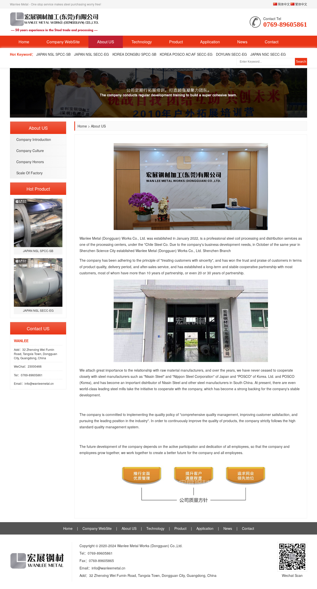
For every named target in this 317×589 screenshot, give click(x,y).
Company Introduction (33, 139)
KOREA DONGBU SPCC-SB (134, 54)
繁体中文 (300, 4)
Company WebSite (63, 42)
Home (24, 42)
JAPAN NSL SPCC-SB (53, 54)
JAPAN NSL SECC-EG (91, 54)
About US (105, 42)
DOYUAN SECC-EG (231, 54)
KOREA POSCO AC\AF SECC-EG (186, 54)
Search (301, 61)
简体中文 (283, 4)
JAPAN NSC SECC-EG (268, 54)
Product (176, 42)
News (242, 42)
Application (210, 42)
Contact (271, 42)
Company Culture (30, 150)
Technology (142, 42)
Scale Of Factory (29, 172)
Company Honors (30, 161)
